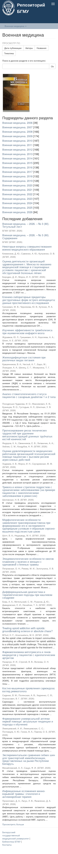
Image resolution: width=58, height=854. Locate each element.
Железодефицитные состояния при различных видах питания (24, 358)
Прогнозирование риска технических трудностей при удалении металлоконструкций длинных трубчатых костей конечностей (27, 434)
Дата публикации (12, 48)
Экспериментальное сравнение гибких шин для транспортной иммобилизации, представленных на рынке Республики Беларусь (28, 759)
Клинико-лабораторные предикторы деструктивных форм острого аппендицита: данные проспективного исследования (28, 300)
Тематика (9, 53)
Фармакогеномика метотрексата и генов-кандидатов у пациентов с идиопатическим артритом (28, 655)
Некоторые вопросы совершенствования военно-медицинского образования (27, 247)
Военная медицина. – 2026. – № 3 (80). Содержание (25, 236)
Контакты (7, 844)
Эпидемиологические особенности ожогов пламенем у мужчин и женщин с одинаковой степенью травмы (28, 561)
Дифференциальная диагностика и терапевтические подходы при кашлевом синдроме (27, 594)
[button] (46, 19)
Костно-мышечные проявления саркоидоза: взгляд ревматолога (28, 689)
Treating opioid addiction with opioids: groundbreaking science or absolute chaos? (27, 629)
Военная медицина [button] (15, 26)
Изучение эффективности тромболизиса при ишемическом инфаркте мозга (27, 331)
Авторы (29, 48)
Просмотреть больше (13, 824)
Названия (41, 48)
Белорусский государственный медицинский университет (16, 835)
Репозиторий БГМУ (31, 8)
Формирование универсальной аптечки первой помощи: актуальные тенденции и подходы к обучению (27, 721)
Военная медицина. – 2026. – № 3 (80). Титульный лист (25, 225)
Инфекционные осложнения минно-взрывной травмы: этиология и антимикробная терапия (23, 794)
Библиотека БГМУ (11, 841)
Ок (52, 66)
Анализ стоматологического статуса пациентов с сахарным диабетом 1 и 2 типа (29, 395)
